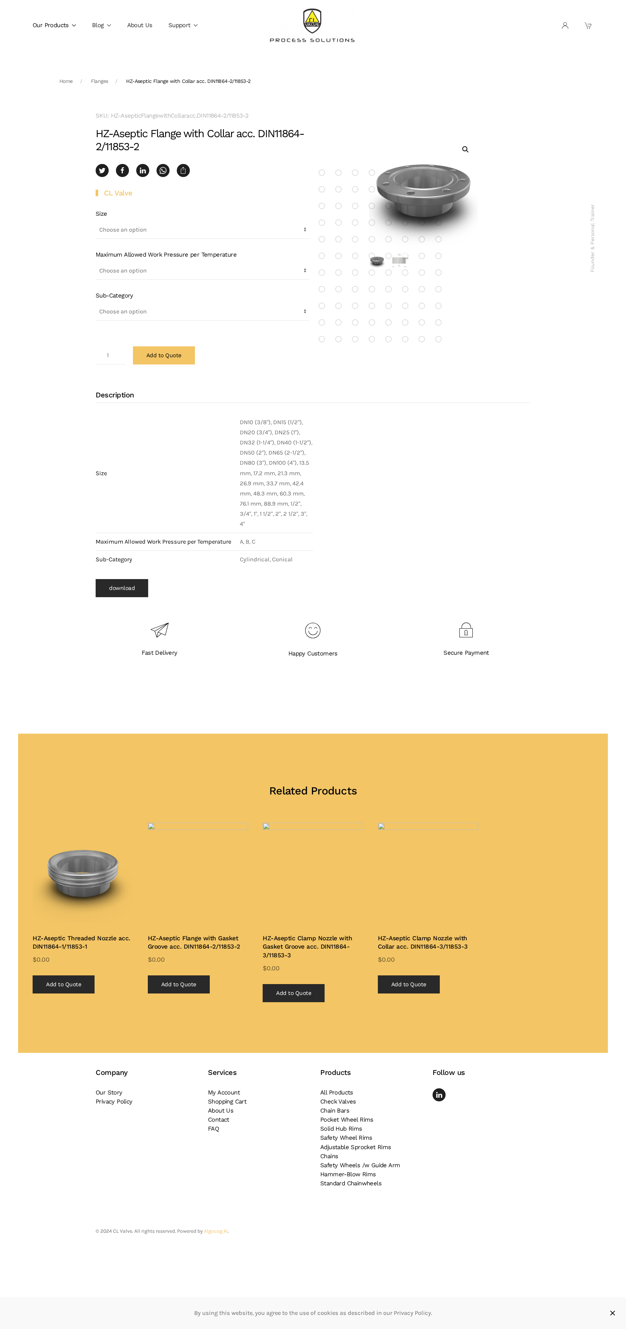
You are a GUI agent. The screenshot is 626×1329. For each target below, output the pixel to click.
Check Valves (338, 1101)
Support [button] (179, 25)
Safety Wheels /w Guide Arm (360, 1165)
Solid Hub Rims (341, 1128)
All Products (336, 1092)
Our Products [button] (51, 25)
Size (101, 213)
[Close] (612, 1313)
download (122, 588)
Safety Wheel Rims (346, 1137)
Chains (329, 1156)
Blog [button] (98, 25)
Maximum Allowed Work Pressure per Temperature (166, 254)
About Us (140, 25)
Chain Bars (334, 1110)
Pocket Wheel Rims (346, 1119)
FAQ (213, 1128)
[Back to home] (313, 26)
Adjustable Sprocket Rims (355, 1147)
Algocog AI (216, 1231)
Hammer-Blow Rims (348, 1174)
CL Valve (118, 193)
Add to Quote (163, 355)
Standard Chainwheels (350, 1183)
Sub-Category (114, 295)
